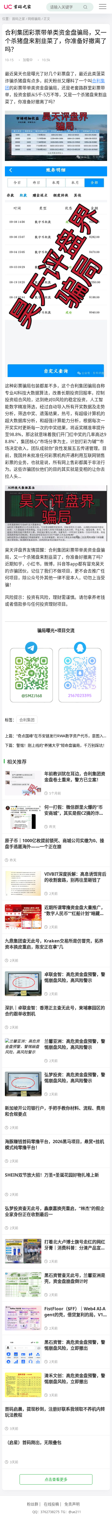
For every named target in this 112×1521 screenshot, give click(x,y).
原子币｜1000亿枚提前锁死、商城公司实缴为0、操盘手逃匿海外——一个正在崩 (54, 844)
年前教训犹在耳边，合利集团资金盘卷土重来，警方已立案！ (74, 777)
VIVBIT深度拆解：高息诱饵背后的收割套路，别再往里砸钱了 (75, 877)
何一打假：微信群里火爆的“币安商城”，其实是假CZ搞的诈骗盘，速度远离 (74, 813)
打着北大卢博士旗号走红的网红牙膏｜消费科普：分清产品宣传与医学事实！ (74, 1248)
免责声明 (72, 1504)
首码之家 (18, 19)
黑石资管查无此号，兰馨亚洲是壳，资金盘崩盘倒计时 (74, 1278)
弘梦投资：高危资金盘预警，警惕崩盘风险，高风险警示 (74, 1078)
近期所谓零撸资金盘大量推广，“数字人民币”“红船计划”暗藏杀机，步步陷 (74, 913)
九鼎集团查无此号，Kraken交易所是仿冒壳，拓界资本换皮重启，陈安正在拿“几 (54, 944)
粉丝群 (32, 1504)
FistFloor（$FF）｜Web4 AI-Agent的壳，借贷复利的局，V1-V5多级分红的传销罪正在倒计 (74, 1315)
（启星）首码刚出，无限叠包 (33, 1442)
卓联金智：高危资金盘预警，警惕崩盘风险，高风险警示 (74, 977)
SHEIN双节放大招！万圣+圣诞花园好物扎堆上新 (52, 1175)
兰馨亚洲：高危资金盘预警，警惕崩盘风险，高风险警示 (74, 1044)
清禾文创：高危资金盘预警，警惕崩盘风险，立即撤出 (74, 1379)
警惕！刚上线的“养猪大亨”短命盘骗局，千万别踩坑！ (61, 745)
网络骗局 (34, 19)
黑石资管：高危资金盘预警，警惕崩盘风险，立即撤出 (74, 1345)
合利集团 (27, 719)
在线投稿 (51, 1504)
